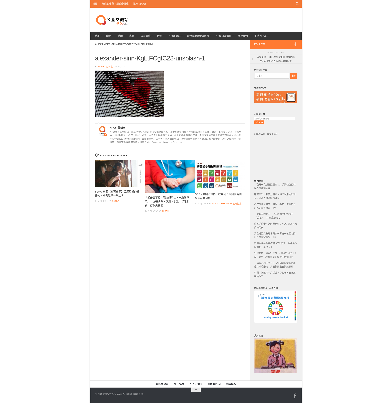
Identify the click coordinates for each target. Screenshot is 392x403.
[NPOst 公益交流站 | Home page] (112, 20)
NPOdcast (174, 36)
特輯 (120, 36)
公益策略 (146, 36)
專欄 (131, 36)
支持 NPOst (260, 36)
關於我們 (243, 36)
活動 (159, 36)
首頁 (94, 3)
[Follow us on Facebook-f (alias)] (295, 44)
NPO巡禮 (179, 384)
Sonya (115, 201)
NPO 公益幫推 (223, 36)
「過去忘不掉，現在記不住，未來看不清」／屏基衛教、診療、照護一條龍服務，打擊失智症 (167, 201)
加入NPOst (196, 384)
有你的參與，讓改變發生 (115, 3)
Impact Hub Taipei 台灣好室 (226, 203)
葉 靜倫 (165, 211)
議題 (108, 36)
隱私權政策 (162, 384)
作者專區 (231, 384)
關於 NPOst (139, 3)
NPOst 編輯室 (105, 66)
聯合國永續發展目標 (198, 36)
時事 (97, 36)
